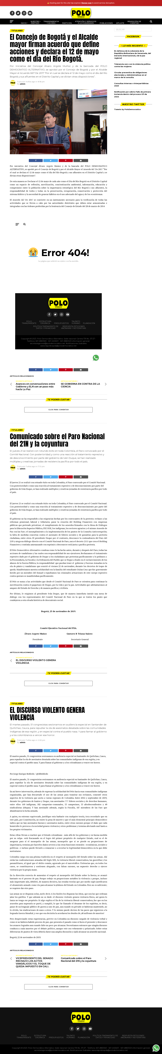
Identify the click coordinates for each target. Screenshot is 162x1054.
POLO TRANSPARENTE (24, 1037)
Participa (67, 23)
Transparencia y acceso (51, 22)
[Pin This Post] (66, 160)
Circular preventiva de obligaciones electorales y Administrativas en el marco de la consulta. (130, 74)
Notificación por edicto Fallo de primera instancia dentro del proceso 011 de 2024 (132, 94)
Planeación (84, 1037)
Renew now (86, 3)
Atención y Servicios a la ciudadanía (85, 22)
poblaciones (106, 23)
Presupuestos (56, 1037)
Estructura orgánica (40, 1037)
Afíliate (120, 23)
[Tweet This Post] (50, 160)
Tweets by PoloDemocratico (127, 109)
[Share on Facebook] (36, 160)
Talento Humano (70, 1037)
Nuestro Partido (35, 22)
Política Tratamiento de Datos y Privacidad (105, 1037)
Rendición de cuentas (134, 22)
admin (22, 84)
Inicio (24, 23)
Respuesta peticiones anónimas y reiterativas (133, 1037)
